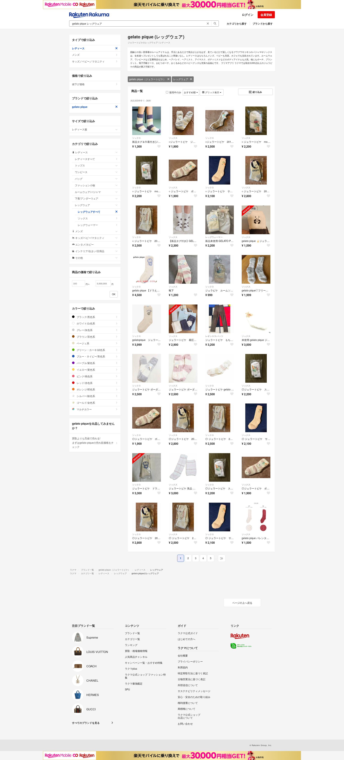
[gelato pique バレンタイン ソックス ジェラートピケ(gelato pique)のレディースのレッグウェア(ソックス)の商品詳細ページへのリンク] (256, 517)
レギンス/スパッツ (214, 335)
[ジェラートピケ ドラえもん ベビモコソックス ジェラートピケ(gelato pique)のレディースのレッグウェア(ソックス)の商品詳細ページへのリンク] (146, 467)
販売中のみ (175, 92)
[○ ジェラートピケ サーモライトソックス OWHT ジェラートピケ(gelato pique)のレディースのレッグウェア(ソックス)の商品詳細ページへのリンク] (219, 170)
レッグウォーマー (214, 237)
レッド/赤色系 (84, 383)
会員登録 (266, 15)
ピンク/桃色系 (84, 376)
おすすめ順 (190, 92)
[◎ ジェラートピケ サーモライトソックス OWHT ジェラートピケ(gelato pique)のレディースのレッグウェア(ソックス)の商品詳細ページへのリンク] (256, 417)
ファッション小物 (85, 185)
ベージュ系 (82, 343)
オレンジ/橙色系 (85, 389)
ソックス (136, 137)
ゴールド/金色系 (85, 402)
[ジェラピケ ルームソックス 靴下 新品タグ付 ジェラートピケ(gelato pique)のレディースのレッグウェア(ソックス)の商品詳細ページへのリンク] (219, 269)
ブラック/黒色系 (85, 317)
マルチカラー (84, 409)
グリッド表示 (212, 92)
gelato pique (79, 106)
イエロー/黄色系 (85, 369)
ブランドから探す (263, 23)
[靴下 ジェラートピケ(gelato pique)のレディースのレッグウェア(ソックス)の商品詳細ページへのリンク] (183, 269)
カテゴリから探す (237, 23)
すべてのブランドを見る (86, 722)
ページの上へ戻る (242, 603)
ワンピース (81, 172)
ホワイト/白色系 (85, 323)
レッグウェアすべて (89, 211)
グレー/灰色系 (84, 330)
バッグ (78, 178)
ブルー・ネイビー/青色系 (90, 356)
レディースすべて (85, 159)
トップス (80, 165)
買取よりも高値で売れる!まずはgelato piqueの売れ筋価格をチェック (93, 442)
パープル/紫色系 (85, 363)
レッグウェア (180, 79)
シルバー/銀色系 (85, 396)
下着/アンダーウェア (86, 198)
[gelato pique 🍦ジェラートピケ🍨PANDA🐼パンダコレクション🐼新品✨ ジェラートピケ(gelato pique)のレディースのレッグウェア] (256, 220)
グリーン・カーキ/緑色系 (90, 350)
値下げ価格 (78, 84)
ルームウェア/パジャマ (88, 192)
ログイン (247, 15)
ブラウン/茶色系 (85, 336)
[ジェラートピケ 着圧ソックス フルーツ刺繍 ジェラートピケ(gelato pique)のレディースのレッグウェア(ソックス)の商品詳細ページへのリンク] (183, 319)
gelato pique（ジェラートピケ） (147, 79)
